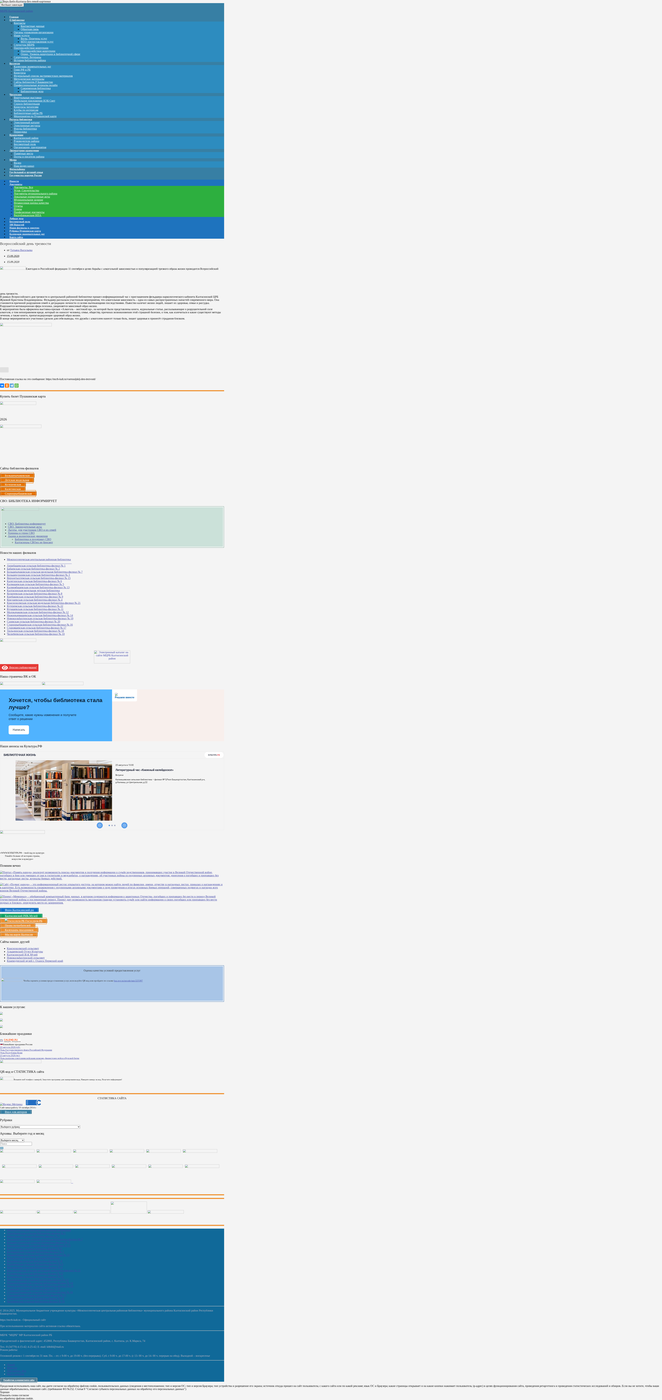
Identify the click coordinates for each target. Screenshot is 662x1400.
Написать (19, 729)
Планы (18, 209)
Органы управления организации (33, 32)
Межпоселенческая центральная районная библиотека (39, 1230)
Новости (12, 1367)
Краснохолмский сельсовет (23, 948)
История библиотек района (30, 60)
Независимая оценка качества (31, 202)
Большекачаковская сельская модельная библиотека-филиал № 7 (45, 571)
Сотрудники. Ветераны (27, 57)
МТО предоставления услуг (37, 41)
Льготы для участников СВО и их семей (32, 529)
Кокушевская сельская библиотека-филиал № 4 (34, 599)
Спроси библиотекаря (27, 103)
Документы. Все (23, 187)
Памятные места (23, 153)
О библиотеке (16, 20)
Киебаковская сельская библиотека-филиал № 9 (35, 596)
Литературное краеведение (24, 150)
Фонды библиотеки (25, 128)
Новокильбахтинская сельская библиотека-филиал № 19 (40, 618)
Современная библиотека (36, 88)
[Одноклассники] (7, 385)
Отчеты (18, 206)
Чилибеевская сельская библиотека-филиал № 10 (36, 634)
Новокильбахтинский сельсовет (26, 957)
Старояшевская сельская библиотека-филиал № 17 (36, 627)
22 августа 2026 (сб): (10, 1047)
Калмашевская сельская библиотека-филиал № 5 (35, 584)
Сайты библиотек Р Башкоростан (33, 82)
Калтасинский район (26, 138)
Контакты (19, 23)
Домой (11, 1364)
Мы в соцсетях (15, 1374)
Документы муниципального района (35, 193)
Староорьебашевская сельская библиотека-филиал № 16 (40, 624)
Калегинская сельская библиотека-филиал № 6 (34, 581)
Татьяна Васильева (21, 250)
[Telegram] (12, 385)
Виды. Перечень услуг (34, 38)
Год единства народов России (25, 175)
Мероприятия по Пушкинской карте (35, 116)
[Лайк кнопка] (4, 369)
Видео (17, 162)
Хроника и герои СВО (21, 533)
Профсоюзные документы (29, 212)
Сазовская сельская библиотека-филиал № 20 (33, 621)
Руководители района (26, 141)
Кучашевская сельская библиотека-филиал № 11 (35, 609)
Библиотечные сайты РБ (28, 113)
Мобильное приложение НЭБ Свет (34, 100)
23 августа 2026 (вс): (10, 1055)
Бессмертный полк (25, 144)
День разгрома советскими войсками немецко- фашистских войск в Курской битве (39, 1058)
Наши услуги (21, 35)
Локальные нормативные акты (32, 196)
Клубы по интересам (26, 110)
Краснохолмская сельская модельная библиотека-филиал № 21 (44, 602)
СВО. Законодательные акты (25, 526)
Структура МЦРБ (24, 44)
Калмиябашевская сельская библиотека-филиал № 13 (38, 587)
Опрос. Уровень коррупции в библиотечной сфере (50, 54)
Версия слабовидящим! (22, 667)
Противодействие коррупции (31, 47)
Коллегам (14, 63)
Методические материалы (29, 78)
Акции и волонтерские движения (28, 536)
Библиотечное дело (32, 91)
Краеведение (16, 135)
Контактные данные (32, 26)
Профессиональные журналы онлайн (36, 85)
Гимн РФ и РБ (22, 69)
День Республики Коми (11, 1052)
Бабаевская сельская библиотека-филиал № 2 (33, 568)
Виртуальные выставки (28, 97)
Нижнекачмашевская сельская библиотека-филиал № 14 (40, 615)
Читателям (15, 94)
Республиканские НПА (27, 215)
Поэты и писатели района (29, 156)
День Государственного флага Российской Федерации (26, 1050)
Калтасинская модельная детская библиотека (33, 590)
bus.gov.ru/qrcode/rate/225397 (128, 980)
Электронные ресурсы (27, 125)
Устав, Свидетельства (26, 190)
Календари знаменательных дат (32, 66)
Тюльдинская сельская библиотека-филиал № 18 (35, 630)
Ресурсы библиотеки (20, 119)
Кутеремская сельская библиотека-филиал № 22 (35, 606)
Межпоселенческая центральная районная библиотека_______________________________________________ (39, 561)
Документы (15, 184)
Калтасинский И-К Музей (22, 954)
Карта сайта (16, 237)
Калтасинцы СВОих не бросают (34, 542)
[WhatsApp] (16, 385)
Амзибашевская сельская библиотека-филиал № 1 (36, 565)
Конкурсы (20, 72)
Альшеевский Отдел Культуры (25, 951)
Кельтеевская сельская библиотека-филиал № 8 (34, 593)
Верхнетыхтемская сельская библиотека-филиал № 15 (39, 578)
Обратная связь (30, 29)
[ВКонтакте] (2, 385)
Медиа (13, 160)
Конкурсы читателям (26, 106)
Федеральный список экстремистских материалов (43, 75)
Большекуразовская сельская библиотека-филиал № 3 (38, 574)
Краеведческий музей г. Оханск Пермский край (35, 960)
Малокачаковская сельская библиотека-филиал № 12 (38, 612)
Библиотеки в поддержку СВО (33, 539)
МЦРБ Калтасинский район (16, 10)
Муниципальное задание (28, 199)
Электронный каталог (27, 122)
